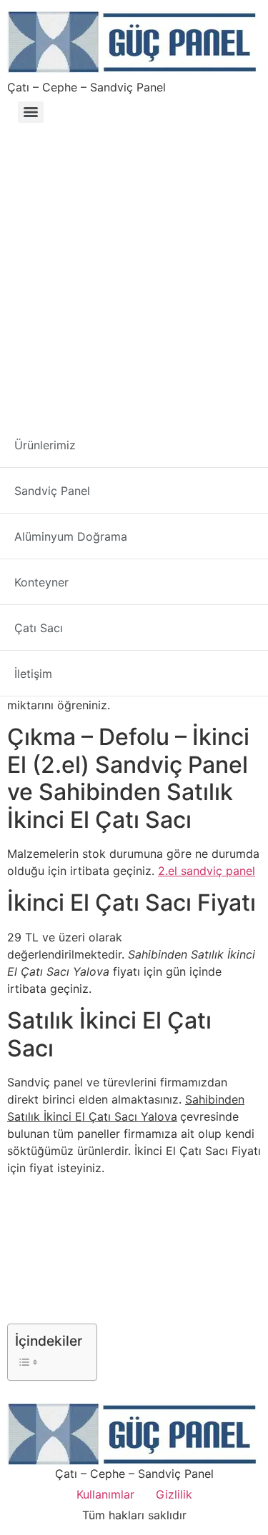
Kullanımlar (105, 1494)
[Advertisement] (134, 270)
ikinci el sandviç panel (144, 653)
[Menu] (31, 112)
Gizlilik (174, 1494)
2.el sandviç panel (206, 871)
